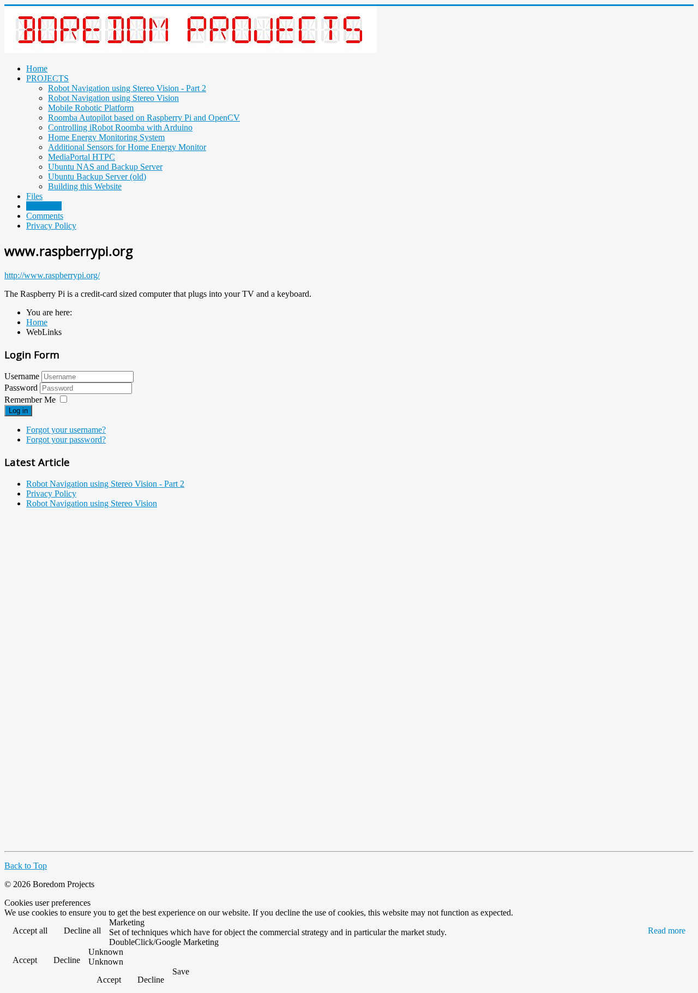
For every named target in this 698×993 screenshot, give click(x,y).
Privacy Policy (51, 225)
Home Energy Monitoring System (106, 137)
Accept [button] (25, 960)
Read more (666, 930)
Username (21, 376)
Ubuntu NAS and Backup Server (105, 166)
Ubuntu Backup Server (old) (97, 176)
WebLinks (44, 206)
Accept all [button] (30, 930)
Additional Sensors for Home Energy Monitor (127, 147)
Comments (44, 215)
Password (22, 387)
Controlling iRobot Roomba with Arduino (120, 127)
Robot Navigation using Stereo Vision (113, 98)
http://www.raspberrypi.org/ (52, 275)
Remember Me (30, 399)
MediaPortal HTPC (81, 156)
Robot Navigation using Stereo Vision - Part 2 (127, 88)
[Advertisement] (48, 681)
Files (34, 196)
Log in (18, 410)
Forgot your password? (66, 439)
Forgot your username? (66, 429)
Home (36, 68)
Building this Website (85, 186)
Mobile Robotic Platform (91, 107)
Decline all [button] (82, 930)
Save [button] (180, 971)
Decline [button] (66, 960)
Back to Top (25, 865)
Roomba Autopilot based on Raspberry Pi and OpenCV (144, 117)
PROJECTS (47, 78)
